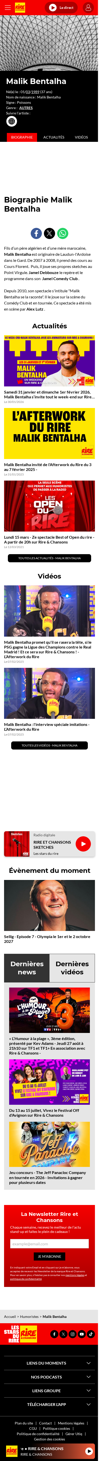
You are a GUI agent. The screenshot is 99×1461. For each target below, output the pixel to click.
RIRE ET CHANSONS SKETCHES (52, 844)
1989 (35, 92)
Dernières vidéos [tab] (72, 968)
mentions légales (74, 1275)
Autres (26, 108)
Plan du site (24, 1423)
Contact (45, 1423)
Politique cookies (56, 1428)
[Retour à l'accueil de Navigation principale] (20, 8)
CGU (33, 1428)
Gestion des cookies (49, 1439)
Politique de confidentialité (38, 1434)
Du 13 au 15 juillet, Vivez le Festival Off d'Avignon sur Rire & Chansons (44, 1112)
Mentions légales (71, 1423)
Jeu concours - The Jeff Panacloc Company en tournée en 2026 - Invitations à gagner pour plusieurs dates (47, 1177)
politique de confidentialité (26, 1278)
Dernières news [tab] (27, 968)
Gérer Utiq (73, 1434)
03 (28, 92)
